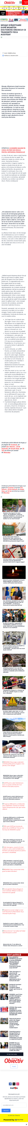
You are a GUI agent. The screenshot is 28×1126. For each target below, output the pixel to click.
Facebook (14, 445)
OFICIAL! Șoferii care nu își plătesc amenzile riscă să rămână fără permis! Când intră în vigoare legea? (14, 560)
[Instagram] (17, 1084)
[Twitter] (14, 1084)
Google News (15, 448)
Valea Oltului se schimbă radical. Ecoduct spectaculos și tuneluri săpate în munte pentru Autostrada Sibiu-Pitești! (13, 734)
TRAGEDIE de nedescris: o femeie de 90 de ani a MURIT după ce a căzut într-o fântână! (13, 692)
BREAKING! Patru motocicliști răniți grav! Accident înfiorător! (13, 883)
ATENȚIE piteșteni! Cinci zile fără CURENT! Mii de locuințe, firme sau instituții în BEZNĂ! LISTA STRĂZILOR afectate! (13, 670)
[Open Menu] (20, 2)
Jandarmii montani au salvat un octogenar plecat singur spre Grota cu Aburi (15, 987)
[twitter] (26, 11)
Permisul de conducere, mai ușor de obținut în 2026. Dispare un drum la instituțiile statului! (13, 756)
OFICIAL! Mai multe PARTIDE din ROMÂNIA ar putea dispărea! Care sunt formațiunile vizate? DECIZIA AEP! (15, 1011)
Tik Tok (9, 491)
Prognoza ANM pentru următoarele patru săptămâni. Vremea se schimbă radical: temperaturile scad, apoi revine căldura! (14, 819)
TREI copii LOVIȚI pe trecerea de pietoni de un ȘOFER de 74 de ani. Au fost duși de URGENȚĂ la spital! (14, 841)
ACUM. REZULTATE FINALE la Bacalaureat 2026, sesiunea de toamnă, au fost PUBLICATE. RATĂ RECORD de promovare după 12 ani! (13, 539)
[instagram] (23, 15)
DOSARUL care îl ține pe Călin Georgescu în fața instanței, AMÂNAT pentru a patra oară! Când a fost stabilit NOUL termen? (15, 999)
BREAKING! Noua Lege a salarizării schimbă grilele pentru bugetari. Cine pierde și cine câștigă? (13, 777)
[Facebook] (10, 1084)
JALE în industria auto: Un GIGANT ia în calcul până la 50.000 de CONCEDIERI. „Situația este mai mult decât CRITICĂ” (14, 648)
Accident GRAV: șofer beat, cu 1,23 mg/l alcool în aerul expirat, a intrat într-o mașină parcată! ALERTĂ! (13, 713)
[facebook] (23, 11)
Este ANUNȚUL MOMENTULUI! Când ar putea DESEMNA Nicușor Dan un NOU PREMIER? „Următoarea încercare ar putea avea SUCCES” (13, 603)
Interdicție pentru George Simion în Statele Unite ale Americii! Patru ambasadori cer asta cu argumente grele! (15, 1035)
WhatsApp (7, 452)
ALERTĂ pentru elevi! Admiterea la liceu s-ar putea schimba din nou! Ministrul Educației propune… (13, 798)
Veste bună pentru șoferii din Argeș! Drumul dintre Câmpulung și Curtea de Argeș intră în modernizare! (15, 1023)
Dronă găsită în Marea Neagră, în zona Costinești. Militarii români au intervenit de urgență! (13, 904)
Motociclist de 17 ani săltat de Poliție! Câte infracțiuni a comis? (12, 945)
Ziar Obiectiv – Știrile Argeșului (12, 488)
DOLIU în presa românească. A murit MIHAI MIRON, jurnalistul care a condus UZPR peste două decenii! (13, 581)
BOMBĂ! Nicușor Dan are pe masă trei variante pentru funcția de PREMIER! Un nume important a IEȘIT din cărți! (15, 1046)
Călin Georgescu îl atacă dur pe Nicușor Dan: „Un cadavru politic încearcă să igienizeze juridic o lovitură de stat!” (15, 976)
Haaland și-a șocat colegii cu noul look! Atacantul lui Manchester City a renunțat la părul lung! (13, 925)
